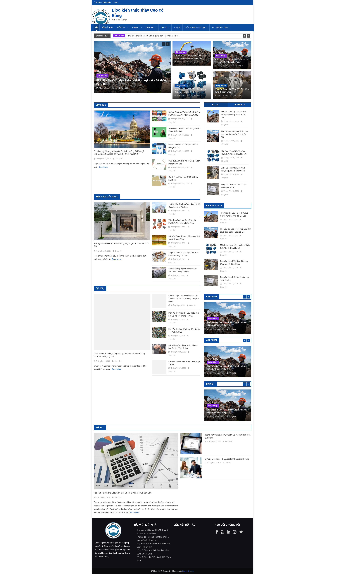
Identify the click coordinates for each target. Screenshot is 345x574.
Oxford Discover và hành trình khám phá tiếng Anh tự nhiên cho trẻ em (184, 113)
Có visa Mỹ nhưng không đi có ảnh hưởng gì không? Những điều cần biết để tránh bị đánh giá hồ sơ (119, 152)
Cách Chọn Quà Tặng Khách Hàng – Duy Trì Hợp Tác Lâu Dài (183, 346)
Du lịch (177, 27)
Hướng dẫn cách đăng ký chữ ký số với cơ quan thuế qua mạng (228, 436)
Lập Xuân (118, 497)
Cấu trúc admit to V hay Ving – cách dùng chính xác (184, 162)
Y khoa (164, 27)
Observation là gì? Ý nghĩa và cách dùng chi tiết (183, 146)
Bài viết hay (107, 27)
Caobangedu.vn (102, 543)
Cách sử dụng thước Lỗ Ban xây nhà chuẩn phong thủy (184, 237)
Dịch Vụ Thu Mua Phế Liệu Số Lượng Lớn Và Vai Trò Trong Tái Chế (183, 314)
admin (227, 463)
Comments (239, 105)
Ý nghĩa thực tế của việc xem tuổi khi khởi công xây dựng (183, 254)
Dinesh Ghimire (188, 571)
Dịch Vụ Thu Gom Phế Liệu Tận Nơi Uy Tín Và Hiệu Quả (184, 330)
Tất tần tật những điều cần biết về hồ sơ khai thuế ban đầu (122, 493)
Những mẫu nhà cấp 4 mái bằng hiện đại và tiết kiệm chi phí (121, 245)
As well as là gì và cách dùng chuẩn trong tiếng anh (184, 129)
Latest (215, 105)
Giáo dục (121, 27)
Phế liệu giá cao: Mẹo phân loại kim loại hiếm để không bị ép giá (231, 60)
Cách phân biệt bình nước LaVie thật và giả (184, 363)
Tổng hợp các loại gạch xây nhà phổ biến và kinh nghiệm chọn (182, 221)
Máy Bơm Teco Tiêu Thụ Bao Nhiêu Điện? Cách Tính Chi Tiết (190, 90)
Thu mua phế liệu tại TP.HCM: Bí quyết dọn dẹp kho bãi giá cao (154, 36)
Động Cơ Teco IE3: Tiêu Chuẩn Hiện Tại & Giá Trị (233, 186)
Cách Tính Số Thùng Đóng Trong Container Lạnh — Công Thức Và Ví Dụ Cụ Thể (119, 355)
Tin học (135, 27)
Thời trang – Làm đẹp (195, 27)
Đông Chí (125, 88)
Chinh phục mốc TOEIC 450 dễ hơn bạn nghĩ (183, 178)
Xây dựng (149, 27)
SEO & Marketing (220, 27)
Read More (103, 167)
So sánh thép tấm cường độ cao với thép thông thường (182, 270)
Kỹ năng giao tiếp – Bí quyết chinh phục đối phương (227, 459)
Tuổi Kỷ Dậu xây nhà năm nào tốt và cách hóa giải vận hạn (184, 205)
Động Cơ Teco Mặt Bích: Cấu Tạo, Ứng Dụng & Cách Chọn (232, 90)
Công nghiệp (181, 86)
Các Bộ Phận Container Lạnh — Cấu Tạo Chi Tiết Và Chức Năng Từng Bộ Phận (183, 299)
